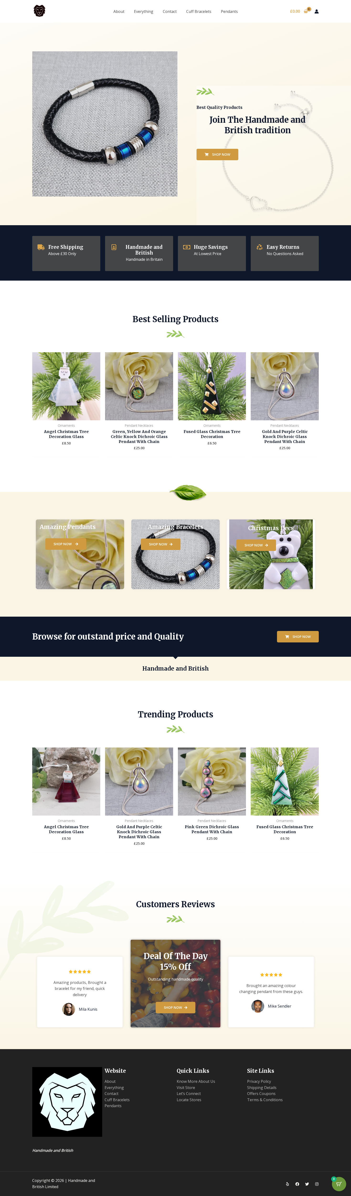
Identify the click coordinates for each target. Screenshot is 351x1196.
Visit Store (186, 1087)
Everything (143, 11)
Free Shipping (65, 247)
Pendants (229, 11)
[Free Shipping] (41, 247)
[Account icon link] (316, 11)
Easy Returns (283, 247)
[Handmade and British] (114, 247)
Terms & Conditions (265, 1099)
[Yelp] (287, 1184)
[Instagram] (317, 1184)
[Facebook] (297, 1184)
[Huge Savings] (187, 247)
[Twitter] (307, 1184)
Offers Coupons (261, 1093)
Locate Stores (189, 1099)
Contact (170, 11)
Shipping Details (262, 1087)
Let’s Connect (189, 1093)
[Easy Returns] (259, 247)
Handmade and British (144, 250)
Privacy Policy (259, 1081)
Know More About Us (196, 1081)
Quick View (66, 415)
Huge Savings (211, 247)
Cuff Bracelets (198, 11)
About (118, 11)
